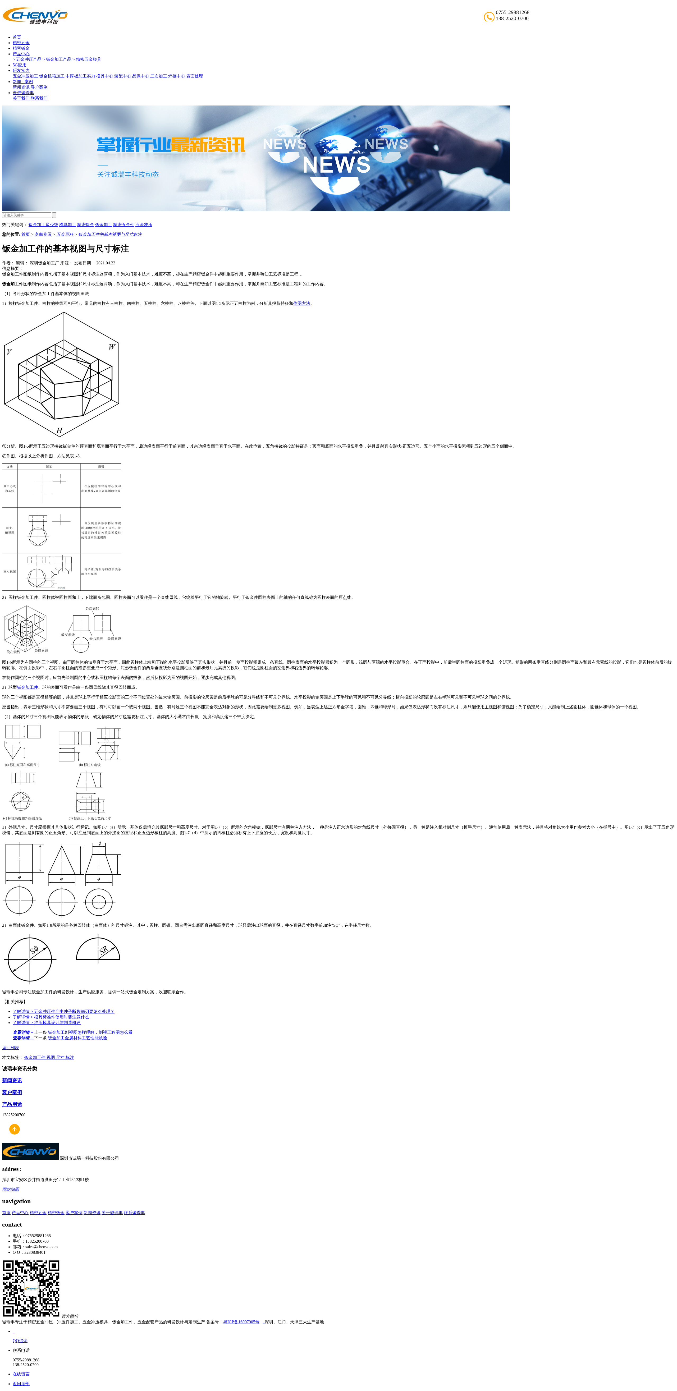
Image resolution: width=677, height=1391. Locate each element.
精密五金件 (123, 224)
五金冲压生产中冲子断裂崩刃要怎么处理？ (64, 1011)
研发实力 (21, 70)
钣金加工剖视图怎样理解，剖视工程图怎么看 (90, 1032)
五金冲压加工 (26, 76)
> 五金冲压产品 (28, 59)
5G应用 (19, 65)
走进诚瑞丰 (23, 92)
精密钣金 (21, 48)
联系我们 (39, 98)
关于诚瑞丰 (112, 1212)
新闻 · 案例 (23, 81)
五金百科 (65, 234)
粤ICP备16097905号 (241, 1322)
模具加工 (67, 224)
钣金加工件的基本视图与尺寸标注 (110, 234)
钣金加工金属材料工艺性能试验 (77, 1038)
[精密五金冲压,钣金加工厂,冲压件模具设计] (35, 24)
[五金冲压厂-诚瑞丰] (264, 1322)
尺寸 (61, 1057)
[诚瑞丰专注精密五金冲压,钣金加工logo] (30, 1158)
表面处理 (194, 76)
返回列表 (10, 1047)
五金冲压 (143, 224)
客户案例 (39, 87)
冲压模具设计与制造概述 (47, 1022)
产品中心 (21, 54)
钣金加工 (103, 224)
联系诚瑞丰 (134, 1212)
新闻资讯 (22, 87)
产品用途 (12, 1104)
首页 (17, 37)
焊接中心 (177, 76)
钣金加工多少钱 (43, 224)
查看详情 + (23, 1032)
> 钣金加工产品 (57, 59)
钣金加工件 (27, 687)
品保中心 (141, 76)
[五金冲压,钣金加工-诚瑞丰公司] (14, 1140)
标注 (70, 1057)
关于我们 (22, 98)
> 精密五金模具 (86, 59)
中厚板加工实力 (81, 76)
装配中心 (123, 76)
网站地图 (10, 1189)
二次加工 (159, 76)
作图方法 (301, 303)
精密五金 (21, 42)
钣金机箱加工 (52, 76)
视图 (51, 1057)
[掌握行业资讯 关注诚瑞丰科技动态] (256, 210)
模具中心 (105, 76)
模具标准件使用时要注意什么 (51, 1017)
